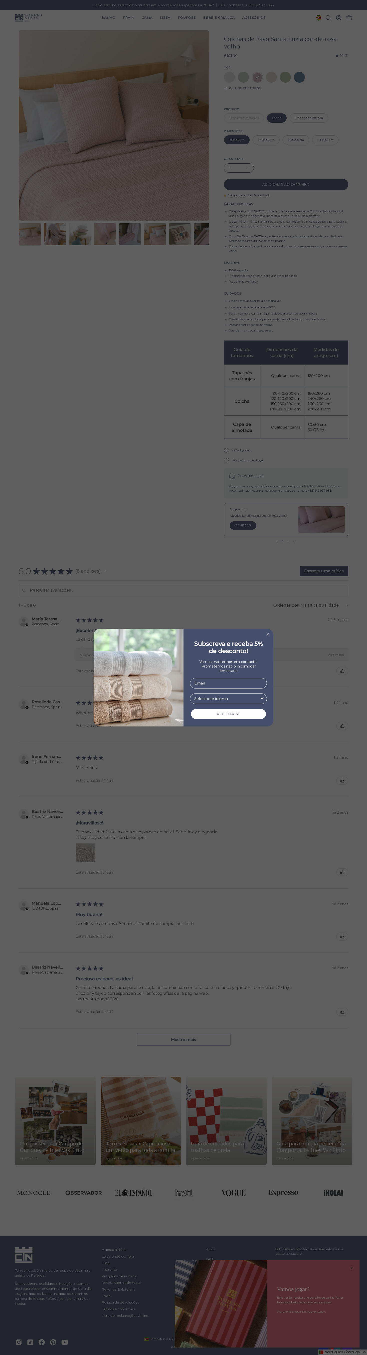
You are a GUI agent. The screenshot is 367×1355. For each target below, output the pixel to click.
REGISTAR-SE (228, 714)
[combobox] (227, 699)
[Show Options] (262, 699)
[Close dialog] (268, 634)
